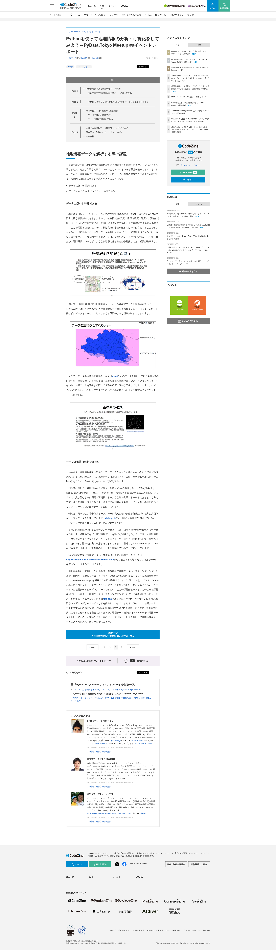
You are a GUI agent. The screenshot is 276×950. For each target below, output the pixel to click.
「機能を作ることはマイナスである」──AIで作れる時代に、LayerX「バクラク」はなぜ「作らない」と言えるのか (190, 78)
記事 (102, 5)
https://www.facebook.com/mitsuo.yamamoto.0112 (109, 813)
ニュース (92, 5)
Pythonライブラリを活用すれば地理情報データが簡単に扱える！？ (118, 101)
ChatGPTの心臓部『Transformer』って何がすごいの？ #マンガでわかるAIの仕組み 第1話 (190, 119)
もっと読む (76, 700)
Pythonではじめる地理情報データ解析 (103, 88)
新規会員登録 (189, 172)
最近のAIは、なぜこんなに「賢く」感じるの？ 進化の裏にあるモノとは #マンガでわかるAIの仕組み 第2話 (190, 129)
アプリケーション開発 (95, 14)
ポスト (143, 66)
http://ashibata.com (98, 743)
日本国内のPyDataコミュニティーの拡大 (104, 132)
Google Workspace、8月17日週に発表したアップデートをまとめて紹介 (189, 52)
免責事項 (150, 930)
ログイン (189, 179)
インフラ (113, 14)
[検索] (71, 15)
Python (148, 14)
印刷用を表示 (76, 672)
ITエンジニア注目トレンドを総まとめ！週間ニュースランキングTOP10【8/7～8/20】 (188, 262)
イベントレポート (84, 66)
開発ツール (160, 14)
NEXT (132, 647)
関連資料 (90, 136)
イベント (112, 5)
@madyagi (116, 740)
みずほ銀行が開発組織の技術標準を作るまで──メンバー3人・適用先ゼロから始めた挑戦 (188, 214)
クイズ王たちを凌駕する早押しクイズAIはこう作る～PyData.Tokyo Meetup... (108, 689)
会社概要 (159, 930)
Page (74, 90)
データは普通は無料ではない (101, 119)
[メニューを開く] (51, 6)
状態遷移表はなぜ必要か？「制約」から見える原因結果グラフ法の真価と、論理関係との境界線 (190, 87)
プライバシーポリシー (191, 930)
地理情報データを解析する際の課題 (102, 110)
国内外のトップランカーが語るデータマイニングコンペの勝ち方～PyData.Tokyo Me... (112, 697)
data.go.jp (110, 518)
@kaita (143, 813)
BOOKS (124, 5)
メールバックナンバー (190, 165)
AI (79, 14)
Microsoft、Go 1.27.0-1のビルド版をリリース (189, 96)
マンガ (190, 14)
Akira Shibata (137, 740)
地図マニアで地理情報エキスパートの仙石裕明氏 (110, 92)
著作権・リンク (124, 930)
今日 (177, 45)
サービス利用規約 (173, 930)
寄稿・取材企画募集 (176, 864)
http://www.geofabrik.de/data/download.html (90, 559)
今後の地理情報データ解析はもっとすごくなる (107, 128)
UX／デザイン (177, 14)
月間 (199, 45)
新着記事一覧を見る (188, 271)
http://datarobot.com (144, 743)
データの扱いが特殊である (100, 114)
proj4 (115, 376)
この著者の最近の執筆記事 (99, 751)
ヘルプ (113, 930)
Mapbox (107, 598)
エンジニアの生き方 (131, 14)
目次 (113, 80)
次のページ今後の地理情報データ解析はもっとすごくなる (113, 634)
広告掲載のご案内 (199, 864)
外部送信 (206, 930)
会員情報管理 (138, 930)
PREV (93, 647)
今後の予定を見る (190, 321)
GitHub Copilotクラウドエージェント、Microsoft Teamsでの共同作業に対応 (190, 60)
